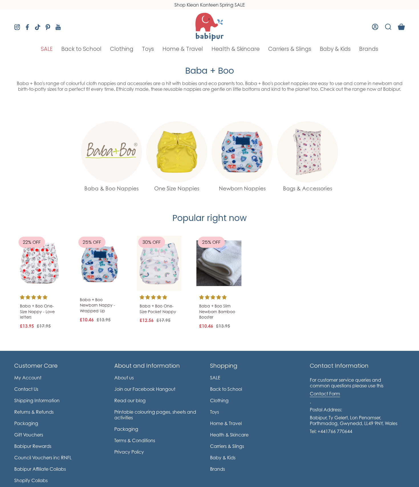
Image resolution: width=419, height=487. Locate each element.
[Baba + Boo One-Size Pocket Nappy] (159, 263)
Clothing (219, 400)
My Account (27, 378)
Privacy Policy (129, 452)
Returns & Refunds (34, 412)
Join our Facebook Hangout (144, 389)
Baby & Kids (222, 457)
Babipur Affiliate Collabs (40, 469)
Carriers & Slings (227, 446)
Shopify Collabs (31, 480)
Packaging (26, 423)
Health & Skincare (229, 435)
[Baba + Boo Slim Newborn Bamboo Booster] (218, 263)
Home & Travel (226, 423)
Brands (217, 469)
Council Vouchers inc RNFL (43, 457)
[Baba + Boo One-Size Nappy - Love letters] (39, 263)
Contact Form (325, 394)
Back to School (226, 389)
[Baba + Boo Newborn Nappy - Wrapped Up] (99, 263)
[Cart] (401, 27)
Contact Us (26, 389)
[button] (46, 49)
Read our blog (130, 400)
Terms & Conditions (134, 440)
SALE (215, 378)
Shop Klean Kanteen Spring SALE (209, 5)
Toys (214, 412)
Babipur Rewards (32, 446)
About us (124, 378)
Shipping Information (37, 400)
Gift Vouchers (28, 435)
